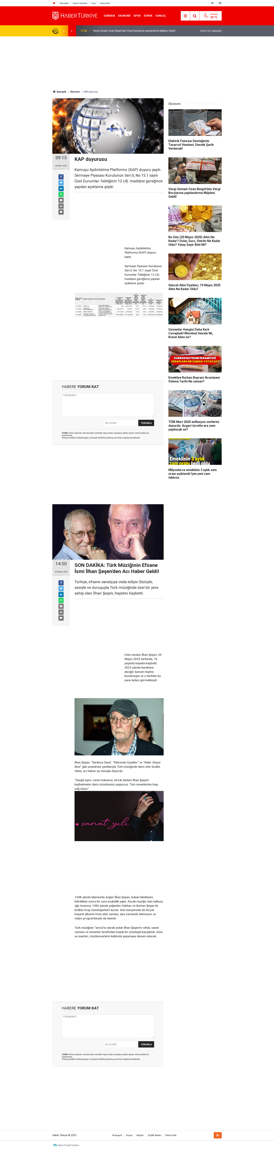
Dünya (148, 15)
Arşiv (93, 3)
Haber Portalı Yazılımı (68, 1145)
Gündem (109, 15)
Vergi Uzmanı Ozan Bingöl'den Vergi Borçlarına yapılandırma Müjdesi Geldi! (134, 30)
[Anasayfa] (54, 3)
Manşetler (64, 3)
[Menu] (185, 16)
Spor (137, 15)
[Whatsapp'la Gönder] (61, 194)
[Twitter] (61, 182)
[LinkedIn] (61, 188)
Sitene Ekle (105, 3)
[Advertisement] (137, 63)
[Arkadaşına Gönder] (61, 200)
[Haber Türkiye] (74, 15)
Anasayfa (117, 1135)
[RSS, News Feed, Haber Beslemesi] (218, 1135)
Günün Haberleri (80, 3)
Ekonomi (124, 15)
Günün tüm (211, 30)
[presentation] (64, 31)
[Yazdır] (61, 206)
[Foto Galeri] (220, 3)
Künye (129, 1135)
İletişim (140, 1135)
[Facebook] (61, 176)
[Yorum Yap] (61, 211)
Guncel (161, 15)
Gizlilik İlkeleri (154, 1135)
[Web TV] (212, 3)
